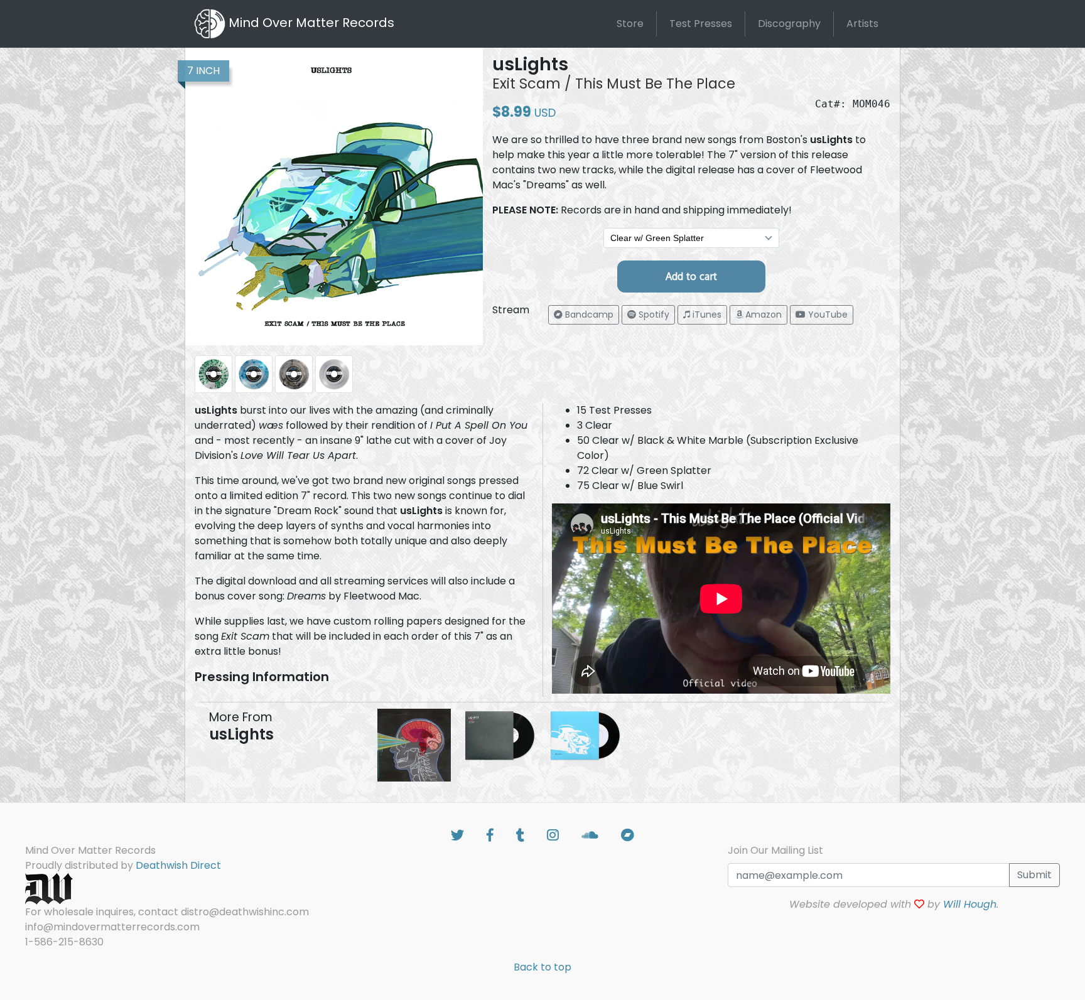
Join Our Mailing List (775, 850)
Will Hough (969, 904)
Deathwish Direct (178, 865)
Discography (789, 23)
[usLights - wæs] (414, 744)
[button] (583, 315)
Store (630, 23)
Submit (1034, 875)
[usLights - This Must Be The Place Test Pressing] (585, 735)
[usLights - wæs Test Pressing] (499, 735)
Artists (862, 23)
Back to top (542, 967)
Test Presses (700, 23)
